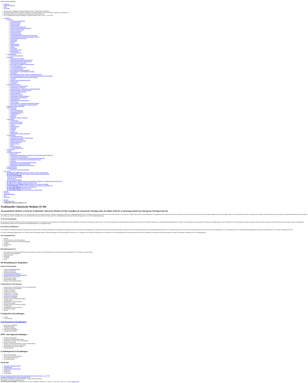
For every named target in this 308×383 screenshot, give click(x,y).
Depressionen (13, 154)
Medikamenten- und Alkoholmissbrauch (20, 164)
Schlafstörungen (14, 120)
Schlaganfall (13, 41)
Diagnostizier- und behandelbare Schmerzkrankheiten (23, 104)
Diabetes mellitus (14, 143)
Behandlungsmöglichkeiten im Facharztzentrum (22, 165)
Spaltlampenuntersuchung (16, 139)
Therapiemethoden (15, 99)
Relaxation (13, 116)
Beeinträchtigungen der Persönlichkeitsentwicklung (23, 162)
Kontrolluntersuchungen (16, 136)
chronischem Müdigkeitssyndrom (12, 366)
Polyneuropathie (14, 51)
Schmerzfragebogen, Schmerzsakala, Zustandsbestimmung (25, 89)
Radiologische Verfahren (16, 94)
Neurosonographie (15, 25)
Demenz (12, 42)
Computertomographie (16, 34)
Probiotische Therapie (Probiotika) (19, 117)
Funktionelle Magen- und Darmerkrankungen (15, 275)
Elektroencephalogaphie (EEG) (18, 27)
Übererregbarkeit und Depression (12, 368)
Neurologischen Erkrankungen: (14, 322)
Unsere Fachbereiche (9, 201)
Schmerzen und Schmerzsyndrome (19, 86)
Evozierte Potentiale (15, 93)
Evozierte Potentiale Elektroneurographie (20, 28)
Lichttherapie (13, 115)
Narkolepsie (13, 128)
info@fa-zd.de (75, 381)
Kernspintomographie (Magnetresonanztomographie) (23, 35)
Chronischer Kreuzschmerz (11, 295)
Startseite (6, 200)
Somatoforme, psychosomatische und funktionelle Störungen (25, 159)
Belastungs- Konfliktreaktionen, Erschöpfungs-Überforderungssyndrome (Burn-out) (31, 155)
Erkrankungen (13, 39)
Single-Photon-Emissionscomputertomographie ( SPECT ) (25, 37)
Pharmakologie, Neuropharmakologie (19, 100)
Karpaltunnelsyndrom (15, 50)
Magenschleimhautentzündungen (12, 273)
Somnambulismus (14, 126)
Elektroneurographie (15, 32)
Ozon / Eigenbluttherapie (16, 110)
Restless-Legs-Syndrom (16, 123)
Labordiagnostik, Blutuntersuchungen (19, 96)
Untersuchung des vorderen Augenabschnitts (21, 138)
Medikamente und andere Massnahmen (20, 133)
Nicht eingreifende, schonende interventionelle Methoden (24, 103)
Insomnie (12, 125)
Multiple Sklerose (14, 44)
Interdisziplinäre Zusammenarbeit (18, 97)
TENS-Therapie (14, 102)
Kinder (12, 145)
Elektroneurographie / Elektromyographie (20, 90)
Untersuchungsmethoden (16, 55)
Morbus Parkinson (15, 45)
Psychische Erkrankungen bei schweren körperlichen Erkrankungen (27, 158)
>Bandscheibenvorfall (15, 52)
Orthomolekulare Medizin (16, 112)
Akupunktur (13, 109)
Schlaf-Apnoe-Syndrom (16, 122)
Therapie (12, 130)
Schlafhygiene (13, 132)
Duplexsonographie (15, 24)
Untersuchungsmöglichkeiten (17, 21)
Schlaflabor (13, 129)
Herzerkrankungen (15, 269)
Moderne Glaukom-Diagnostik (18, 141)
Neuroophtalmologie (15, 146)
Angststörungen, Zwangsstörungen (19, 156)
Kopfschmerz (13, 48)
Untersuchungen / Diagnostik (17, 87)
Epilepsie (12, 47)
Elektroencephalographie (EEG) (18, 91)
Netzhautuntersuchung (16, 142)
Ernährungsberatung (15, 113)
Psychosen (13, 161)
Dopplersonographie (15, 22)
